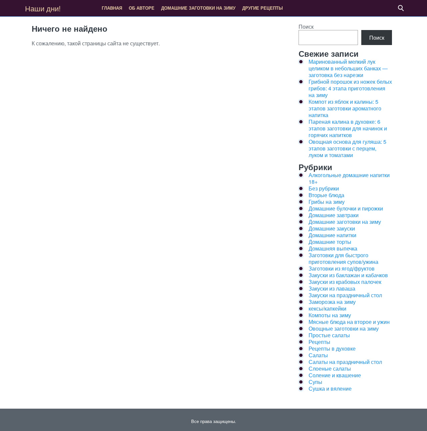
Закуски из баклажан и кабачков (348, 275)
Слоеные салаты (330, 368)
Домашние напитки (332, 235)
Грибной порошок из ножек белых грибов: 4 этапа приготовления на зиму (350, 88)
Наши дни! (43, 8)
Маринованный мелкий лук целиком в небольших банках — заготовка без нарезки (348, 68)
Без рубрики (324, 188)
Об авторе (141, 8)
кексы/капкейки (327, 308)
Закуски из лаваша (332, 288)
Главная (112, 8)
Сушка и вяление (330, 388)
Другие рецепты (262, 8)
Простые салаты (329, 335)
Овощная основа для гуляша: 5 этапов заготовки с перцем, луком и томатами (347, 148)
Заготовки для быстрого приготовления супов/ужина (343, 258)
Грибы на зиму (327, 201)
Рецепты (319, 342)
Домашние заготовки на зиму (198, 8)
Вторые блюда (326, 195)
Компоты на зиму (330, 315)
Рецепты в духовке (332, 348)
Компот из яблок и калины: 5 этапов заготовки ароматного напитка (345, 108)
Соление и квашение (335, 375)
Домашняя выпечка (333, 248)
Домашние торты (330, 242)
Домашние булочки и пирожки (346, 208)
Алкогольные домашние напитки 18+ (349, 178)
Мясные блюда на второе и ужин (349, 322)
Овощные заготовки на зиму (344, 328)
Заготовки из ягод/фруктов (342, 268)
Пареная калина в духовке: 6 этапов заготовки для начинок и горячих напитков (348, 128)
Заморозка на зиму (332, 302)
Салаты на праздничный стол (345, 362)
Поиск (306, 26)
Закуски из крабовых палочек (345, 282)
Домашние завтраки (334, 215)
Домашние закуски (332, 228)
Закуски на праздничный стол (345, 295)
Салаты (318, 355)
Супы (315, 382)
